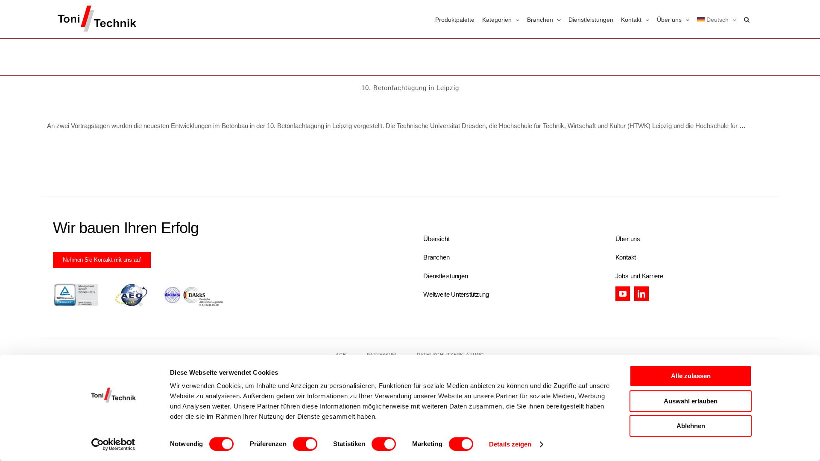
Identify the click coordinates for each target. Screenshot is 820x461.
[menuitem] (716, 19)
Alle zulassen (691, 375)
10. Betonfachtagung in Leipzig (410, 87)
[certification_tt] (138, 286)
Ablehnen (690, 425)
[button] (747, 19)
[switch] (305, 444)
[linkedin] (641, 293)
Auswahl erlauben (691, 401)
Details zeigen (510, 444)
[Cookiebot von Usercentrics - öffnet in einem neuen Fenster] (113, 444)
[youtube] (622, 293)
